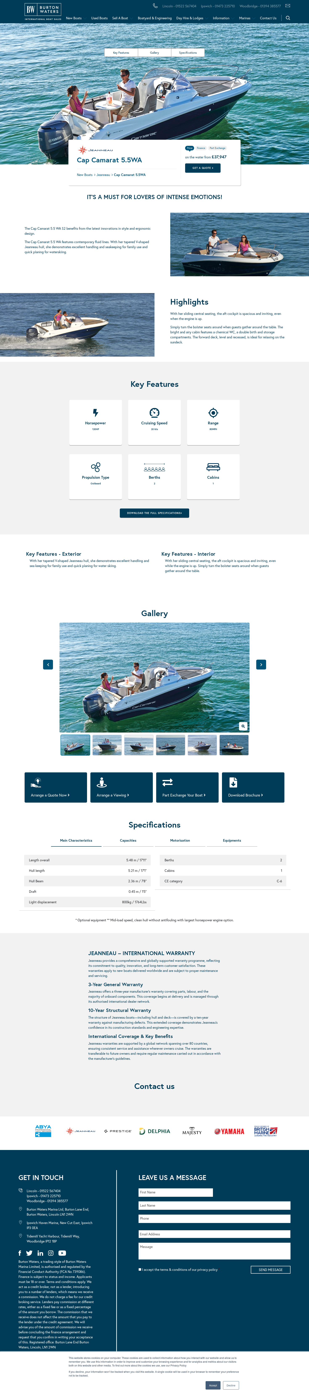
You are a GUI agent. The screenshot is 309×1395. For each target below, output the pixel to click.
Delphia (230, 12)
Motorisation (180, 840)
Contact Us (268, 18)
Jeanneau (133, 12)
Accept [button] (213, 1385)
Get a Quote (202, 167)
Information (221, 18)
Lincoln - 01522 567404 (179, 6)
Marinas (244, 18)
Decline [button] (231, 1385)
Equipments (232, 840)
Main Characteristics (76, 840)
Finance (99, 12)
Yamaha (130, 12)
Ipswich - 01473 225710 (218, 6)
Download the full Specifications (154, 513)
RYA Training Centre (213, 12)
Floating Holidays (94, 12)
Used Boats (99, 18)
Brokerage (68, 12)
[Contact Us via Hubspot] (286, 6)
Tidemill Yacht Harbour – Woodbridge (199, 12)
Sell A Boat (120, 18)
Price (189, 148)
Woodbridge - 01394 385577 (260, 6)
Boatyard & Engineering (155, 18)
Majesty (199, 12)
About (24, 12)
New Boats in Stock (85, 12)
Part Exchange (110, 12)
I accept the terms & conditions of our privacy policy (181, 1269)
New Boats (74, 18)
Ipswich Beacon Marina (114, 12)
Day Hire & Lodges (189, 18)
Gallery (154, 53)
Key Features (121, 53)
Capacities (128, 840)
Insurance (164, 12)
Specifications (188, 53)
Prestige (167, 12)
